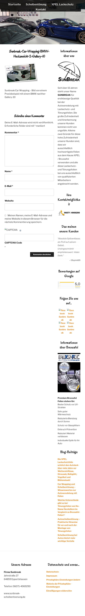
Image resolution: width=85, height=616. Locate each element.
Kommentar (12, 132)
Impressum (51, 575)
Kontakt (41, 9)
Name (8, 171)
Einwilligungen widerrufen (59, 590)
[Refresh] (20, 229)
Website (9, 200)
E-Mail (9, 186)
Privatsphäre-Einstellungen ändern (63, 579)
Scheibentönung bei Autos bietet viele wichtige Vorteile (67, 538)
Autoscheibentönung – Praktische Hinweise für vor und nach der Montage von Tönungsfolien (69, 525)
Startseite (14, 4)
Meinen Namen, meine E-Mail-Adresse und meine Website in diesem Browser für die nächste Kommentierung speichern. (28, 218)
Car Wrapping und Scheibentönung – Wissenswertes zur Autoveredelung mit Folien (67, 490)
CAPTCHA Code (13, 242)
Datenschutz (52, 572)
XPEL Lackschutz (62, 4)
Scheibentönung (36, 4)
